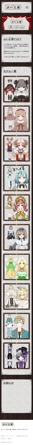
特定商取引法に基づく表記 (21, 435)
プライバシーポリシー (10, 435)
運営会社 (9, 438)
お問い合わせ (3, 438)
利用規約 (2, 435)
